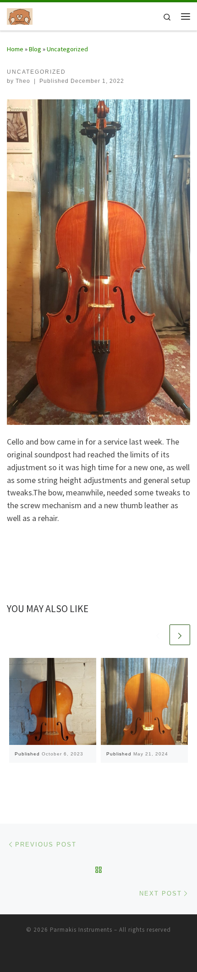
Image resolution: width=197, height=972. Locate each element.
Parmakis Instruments (81, 930)
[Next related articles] (180, 634)
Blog (35, 49)
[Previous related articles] (158, 634)
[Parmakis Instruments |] (20, 15)
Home (15, 49)
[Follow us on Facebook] (98, 954)
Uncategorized (67, 49)
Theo (23, 81)
